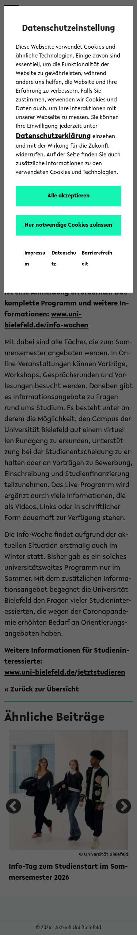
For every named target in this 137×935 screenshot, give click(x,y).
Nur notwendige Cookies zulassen (68, 225)
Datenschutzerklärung (53, 136)
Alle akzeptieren (68, 196)
